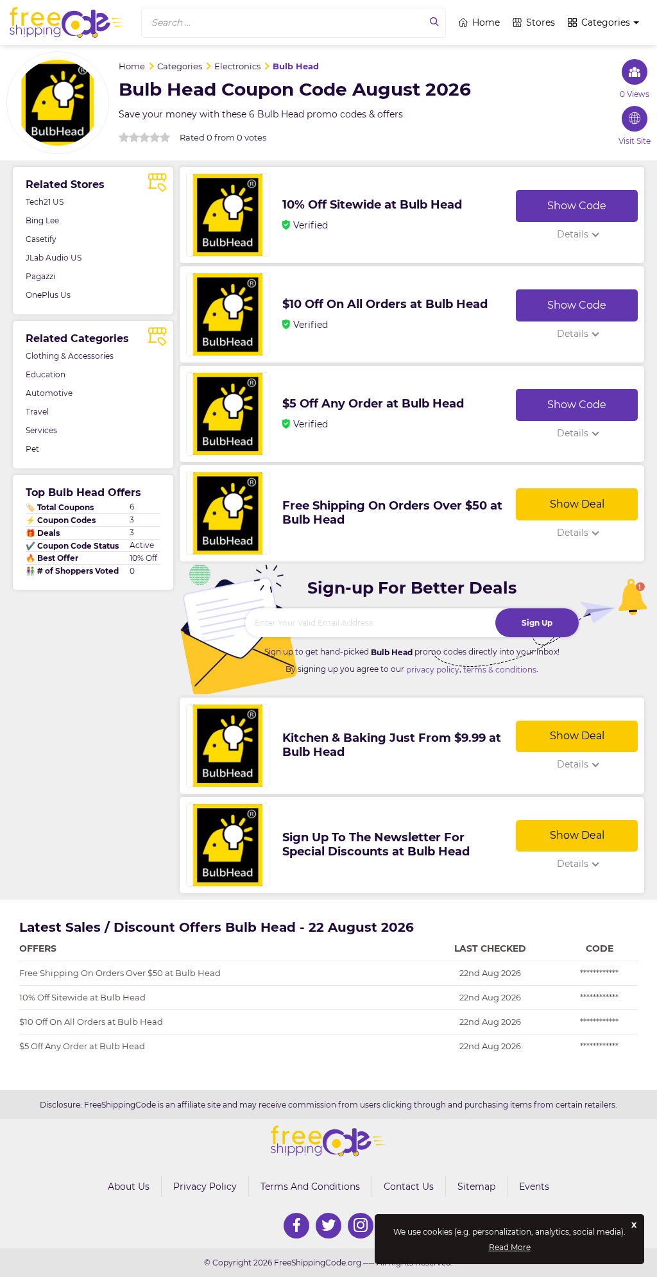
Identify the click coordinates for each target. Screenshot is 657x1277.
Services (41, 430)
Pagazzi (40, 276)
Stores (540, 22)
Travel (37, 411)
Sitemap (476, 1186)
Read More (510, 1247)
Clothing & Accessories (70, 356)
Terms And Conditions (310, 1186)
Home (486, 22)
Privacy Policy (205, 1186)
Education (45, 374)
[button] (293, 23)
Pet (32, 449)
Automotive (49, 393)
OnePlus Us (48, 295)
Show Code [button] (576, 206)
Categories (605, 22)
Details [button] (572, 234)
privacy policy (432, 669)
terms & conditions (499, 669)
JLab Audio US (53, 257)
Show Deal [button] (577, 504)
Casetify (41, 239)
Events (534, 1186)
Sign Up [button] (537, 623)
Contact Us (409, 1186)
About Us (128, 1186)
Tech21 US (45, 202)
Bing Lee (42, 220)
